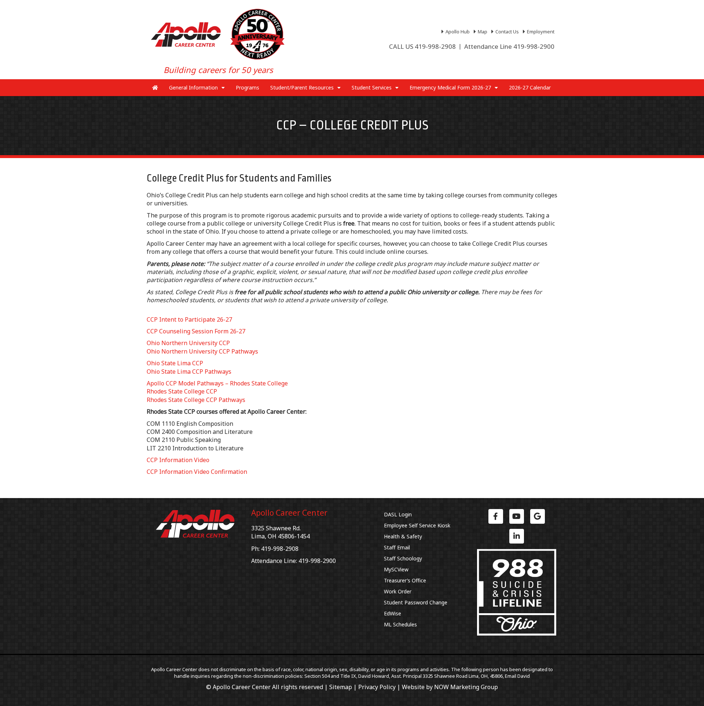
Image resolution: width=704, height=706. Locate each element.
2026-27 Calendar (530, 87)
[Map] (481, 31)
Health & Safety (403, 536)
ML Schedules (400, 624)
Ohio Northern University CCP (188, 343)
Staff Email (397, 547)
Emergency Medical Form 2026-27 (450, 87)
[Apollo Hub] (456, 31)
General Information (193, 87)
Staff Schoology (403, 558)
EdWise (392, 613)
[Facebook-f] (495, 516)
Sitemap (340, 687)
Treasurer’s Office (405, 580)
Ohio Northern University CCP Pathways (202, 351)
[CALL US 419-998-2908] (422, 46)
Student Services (372, 87)
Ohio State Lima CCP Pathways (189, 371)
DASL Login (398, 514)
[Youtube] (516, 516)
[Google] (537, 516)
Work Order (397, 591)
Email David (517, 676)
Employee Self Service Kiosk (417, 525)
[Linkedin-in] (516, 536)
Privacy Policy (377, 687)
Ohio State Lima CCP (175, 363)
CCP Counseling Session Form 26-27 (196, 331)
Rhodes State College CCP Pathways (196, 400)
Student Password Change (415, 602)
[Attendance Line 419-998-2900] (509, 46)
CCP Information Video (178, 460)
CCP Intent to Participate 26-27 (189, 319)
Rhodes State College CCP (182, 391)
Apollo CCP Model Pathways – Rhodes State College (217, 383)
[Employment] (539, 31)
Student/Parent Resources (302, 87)
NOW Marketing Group (466, 687)
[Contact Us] (506, 31)
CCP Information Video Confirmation (197, 472)
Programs (247, 87)
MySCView (396, 569)
